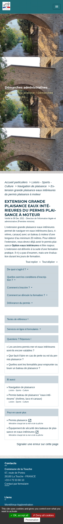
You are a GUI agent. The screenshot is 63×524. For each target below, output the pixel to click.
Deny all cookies (44, 515)
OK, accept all (20, 515)
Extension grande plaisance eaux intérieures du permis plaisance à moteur (30, 190)
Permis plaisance (20, 420)
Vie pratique (26, 92)
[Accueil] (13, 7)
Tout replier (33, 262)
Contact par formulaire (17, 483)
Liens (8, 497)
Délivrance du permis (19, 303)
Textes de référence (17, 319)
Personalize (32, 520)
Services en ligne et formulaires (23, 329)
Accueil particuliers (16, 182)
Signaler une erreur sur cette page (37, 444)
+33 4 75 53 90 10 (14, 480)
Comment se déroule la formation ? (26, 295)
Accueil (10, 92)
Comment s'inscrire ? (18, 287)
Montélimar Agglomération (19, 504)
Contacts (10, 463)
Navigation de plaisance (32, 186)
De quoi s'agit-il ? (16, 269)
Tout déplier (50, 262)
